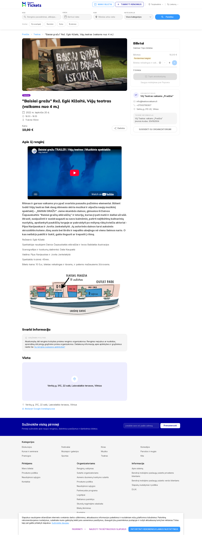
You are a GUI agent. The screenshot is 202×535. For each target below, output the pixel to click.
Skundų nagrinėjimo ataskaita (90, 504)
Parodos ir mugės (148, 451)
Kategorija (129, 13)
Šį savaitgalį (36, 24)
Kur (95, 13)
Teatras (37, 34)
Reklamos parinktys (85, 499)
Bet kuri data (73, 17)
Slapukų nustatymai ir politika (145, 485)
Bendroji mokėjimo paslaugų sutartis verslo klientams (155, 480)
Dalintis (119, 128)
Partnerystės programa (87, 490)
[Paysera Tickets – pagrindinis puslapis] (31, 4)
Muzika (104, 451)
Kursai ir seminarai (30, 451)
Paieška (169, 17)
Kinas (103, 447)
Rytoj (61, 24)
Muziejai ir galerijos (70, 451)
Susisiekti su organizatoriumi (155, 129)
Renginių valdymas (85, 468)
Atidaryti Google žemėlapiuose (38, 409)
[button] (75, 295)
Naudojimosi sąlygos (31, 477)
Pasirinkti (79, 529)
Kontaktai (26, 481)
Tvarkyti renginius (129, 4)
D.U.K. (134, 489)
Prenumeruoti (170, 425)
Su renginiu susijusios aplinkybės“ (49, 347)
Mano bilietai (103, 4)
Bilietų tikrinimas (84, 508)
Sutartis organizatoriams (87, 473)
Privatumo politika (30, 473)
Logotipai (81, 495)
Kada (65, 12)
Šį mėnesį (72, 24)
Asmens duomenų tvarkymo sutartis (93, 477)
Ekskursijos (27, 447)
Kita (142, 456)
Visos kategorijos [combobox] (134, 17)
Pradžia (25, 34)
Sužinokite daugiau (60, 523)
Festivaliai (65, 447)
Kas (24, 13)
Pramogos (26, 456)
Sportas (64, 456)
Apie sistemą (137, 468)
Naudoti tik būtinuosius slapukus (107, 529)
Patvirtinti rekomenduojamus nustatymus (154, 529)
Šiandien (50, 24)
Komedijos (145, 447)
